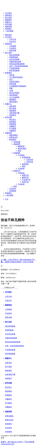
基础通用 (17, 144)
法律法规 (17, 142)
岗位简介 (12, 119)
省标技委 (8, 26)
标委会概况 (13, 135)
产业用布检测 (14, 68)
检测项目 (8, 20)
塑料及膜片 (13, 102)
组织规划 (12, 122)
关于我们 (8, 13)
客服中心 (8, 22)
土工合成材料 (14, 97)
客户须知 (12, 108)
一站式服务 (9, 31)
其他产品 (25, 182)
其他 (19, 151)
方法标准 (21, 168)
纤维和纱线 (26, 157)
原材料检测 (13, 57)
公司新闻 (12, 46)
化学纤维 (29, 162)
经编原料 (17, 153)
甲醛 (11, 88)
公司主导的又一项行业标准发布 (16, 260)
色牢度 (11, 75)
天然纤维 (29, 160)
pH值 (11, 90)
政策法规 (12, 50)
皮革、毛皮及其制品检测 (18, 66)
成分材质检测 (14, 55)
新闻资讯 (8, 15)
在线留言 (12, 115)
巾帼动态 (12, 126)
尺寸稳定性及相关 (16, 77)
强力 (11, 79)
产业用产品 (26, 180)
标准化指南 (22, 148)
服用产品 (25, 177)
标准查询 (12, 139)
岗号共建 (8, 24)
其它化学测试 (14, 93)
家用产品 (25, 175)
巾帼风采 (12, 131)
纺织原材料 (13, 95)
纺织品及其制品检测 (16, 64)
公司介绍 (12, 39)
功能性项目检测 (15, 61)
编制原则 (21, 146)
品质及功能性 (14, 82)
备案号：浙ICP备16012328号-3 (12, 442)
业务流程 (12, 106)
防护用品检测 (14, 70)
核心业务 (8, 17)
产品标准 (21, 155)
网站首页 (8, 35)
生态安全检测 (14, 59)
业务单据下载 (14, 113)
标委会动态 (13, 137)
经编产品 (17, 171)
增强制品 (12, 99)
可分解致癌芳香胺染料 (17, 86)
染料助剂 (25, 164)
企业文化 (12, 41)
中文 (6, 199)
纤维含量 (12, 84)
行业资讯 (12, 48)
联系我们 (8, 29)
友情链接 (12, 191)
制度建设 (12, 124)
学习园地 (12, 128)
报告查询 (12, 111)
